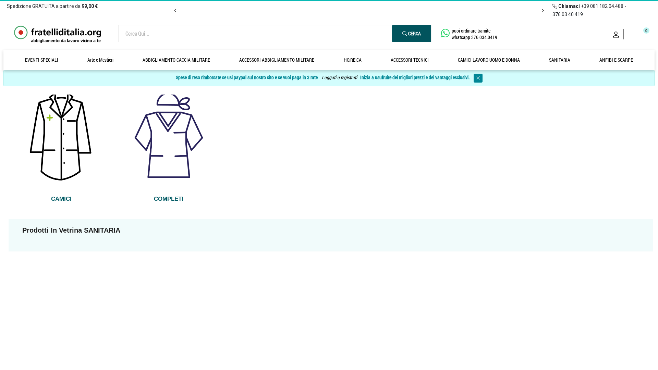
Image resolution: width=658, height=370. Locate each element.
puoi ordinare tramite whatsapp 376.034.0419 (474, 33)
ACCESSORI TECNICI (410, 60)
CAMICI (61, 199)
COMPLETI (168, 199)
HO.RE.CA (353, 60)
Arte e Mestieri (100, 60)
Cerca (414, 33)
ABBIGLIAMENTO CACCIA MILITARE (176, 60)
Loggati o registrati (339, 77)
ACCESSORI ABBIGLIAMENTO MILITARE (276, 60)
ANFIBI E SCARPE (616, 60)
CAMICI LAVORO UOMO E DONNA (489, 60)
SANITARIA (559, 60)
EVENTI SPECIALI (41, 60)
